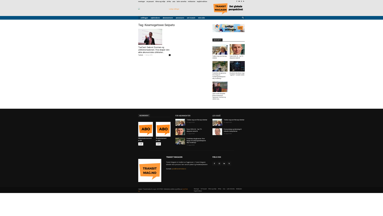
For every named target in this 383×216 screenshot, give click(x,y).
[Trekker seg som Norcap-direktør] (220, 49)
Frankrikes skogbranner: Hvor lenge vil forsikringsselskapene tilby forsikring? (196, 140)
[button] (243, 18)
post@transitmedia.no (179, 169)
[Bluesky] (239, 1)
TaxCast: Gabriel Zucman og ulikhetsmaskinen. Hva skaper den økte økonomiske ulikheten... (153, 50)
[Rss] (243, 1)
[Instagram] (241, 1)
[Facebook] (237, 1)
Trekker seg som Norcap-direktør (197, 120)
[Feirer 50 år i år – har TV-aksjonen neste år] (237, 49)
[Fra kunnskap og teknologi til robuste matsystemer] (217, 131)
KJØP (140, 144)
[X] (229, 164)
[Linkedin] (224, 164)
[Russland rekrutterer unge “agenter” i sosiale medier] (237, 66)
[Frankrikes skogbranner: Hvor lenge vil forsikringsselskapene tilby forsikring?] (220, 66)
